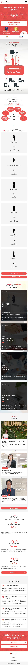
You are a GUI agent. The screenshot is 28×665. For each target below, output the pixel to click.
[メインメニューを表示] (26, 2)
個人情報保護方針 (14, 660)
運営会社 (14, 657)
